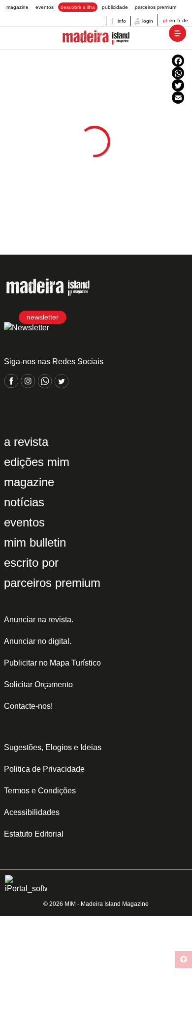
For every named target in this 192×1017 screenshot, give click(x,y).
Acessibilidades (32, 812)
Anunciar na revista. (38, 619)
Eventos (44, 7)
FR (178, 20)
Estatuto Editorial (34, 834)
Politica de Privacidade (44, 769)
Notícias (24, 502)
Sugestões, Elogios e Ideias (52, 747)
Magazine (17, 7)
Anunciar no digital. (37, 641)
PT (165, 20)
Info (121, 21)
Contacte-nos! (28, 706)
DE (185, 20)
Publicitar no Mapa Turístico (52, 663)
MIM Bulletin (35, 542)
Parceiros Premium (155, 7)
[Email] (178, 97)
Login (147, 21)
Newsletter (43, 317)
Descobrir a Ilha (78, 7)
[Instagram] (29, 385)
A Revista (26, 441)
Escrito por (31, 562)
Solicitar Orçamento (38, 684)
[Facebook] (178, 61)
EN (172, 20)
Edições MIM (36, 461)
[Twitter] (178, 85)
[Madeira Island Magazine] (96, 38)
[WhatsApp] (178, 73)
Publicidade (115, 7)
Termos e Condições (40, 790)
